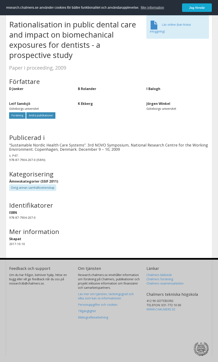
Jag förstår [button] (197, 7)
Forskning (17, 115)
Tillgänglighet (87, 311)
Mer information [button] (152, 7)
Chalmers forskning (159, 279)
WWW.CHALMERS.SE (160, 309)
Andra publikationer (41, 115)
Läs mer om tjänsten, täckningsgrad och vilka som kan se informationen (106, 296)
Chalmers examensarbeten (165, 283)
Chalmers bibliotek (159, 275)
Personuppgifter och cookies (98, 305)
